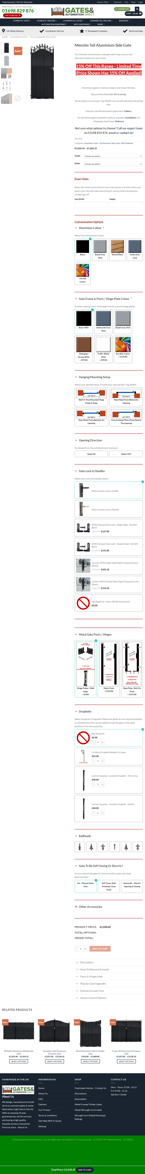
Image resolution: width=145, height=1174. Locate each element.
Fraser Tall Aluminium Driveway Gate (126, 1052)
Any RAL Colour (123, 354)
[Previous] (18, 72)
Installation (130, 117)
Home (5, 37)
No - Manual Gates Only (85, 885)
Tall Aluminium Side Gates (43, 37)
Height (77, 156)
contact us (126, 132)
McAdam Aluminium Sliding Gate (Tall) (18, 1052)
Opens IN (91, 454)
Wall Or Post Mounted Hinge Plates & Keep (91, 401)
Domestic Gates (21, 21)
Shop (133, 2)
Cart (126, 2)
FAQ (40, 1099)
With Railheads (127, 143)
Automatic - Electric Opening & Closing (132, 885)
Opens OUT (126, 454)
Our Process (44, 1109)
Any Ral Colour (82, 280)
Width (77, 164)
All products (81, 1093)
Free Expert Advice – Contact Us (90, 1088)
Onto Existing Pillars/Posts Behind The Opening (126, 421)
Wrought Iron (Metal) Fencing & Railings (90, 1117)
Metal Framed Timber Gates (88, 1104)
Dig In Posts (109, 688)
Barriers (123, 21)
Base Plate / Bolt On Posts (132, 690)
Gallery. (128, 111)
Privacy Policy (102, 2)
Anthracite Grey (135, 256)
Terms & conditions (47, 1115)
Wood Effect (117, 254)
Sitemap (42, 1126)
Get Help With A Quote (49, 1120)
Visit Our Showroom (24, 2)
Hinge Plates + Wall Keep (85, 690)
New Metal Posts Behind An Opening (126, 401)
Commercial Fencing (100, 21)
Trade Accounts (8, 2)
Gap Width (79, 199)
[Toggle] (77, 963)
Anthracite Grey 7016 (103, 329)
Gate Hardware (82, 24)
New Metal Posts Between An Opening (91, 421)
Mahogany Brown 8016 (83, 355)
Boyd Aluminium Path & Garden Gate (90, 1052)
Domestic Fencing (46, 21)
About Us (22, 1127)
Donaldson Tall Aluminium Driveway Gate (54, 1052)
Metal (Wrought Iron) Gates (88, 1109)
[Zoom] (17, 98)
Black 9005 (84, 327)
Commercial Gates (72, 21)
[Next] (65, 72)
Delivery (119, 121)
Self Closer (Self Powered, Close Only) (109, 886)
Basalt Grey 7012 (100, 256)
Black (82, 254)
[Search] (137, 9)
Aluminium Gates (18, 37)
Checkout (117, 2)
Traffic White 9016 (103, 355)
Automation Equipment (54, 24)
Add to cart (100, 948)
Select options (18, 1061)
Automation (81, 1099)
